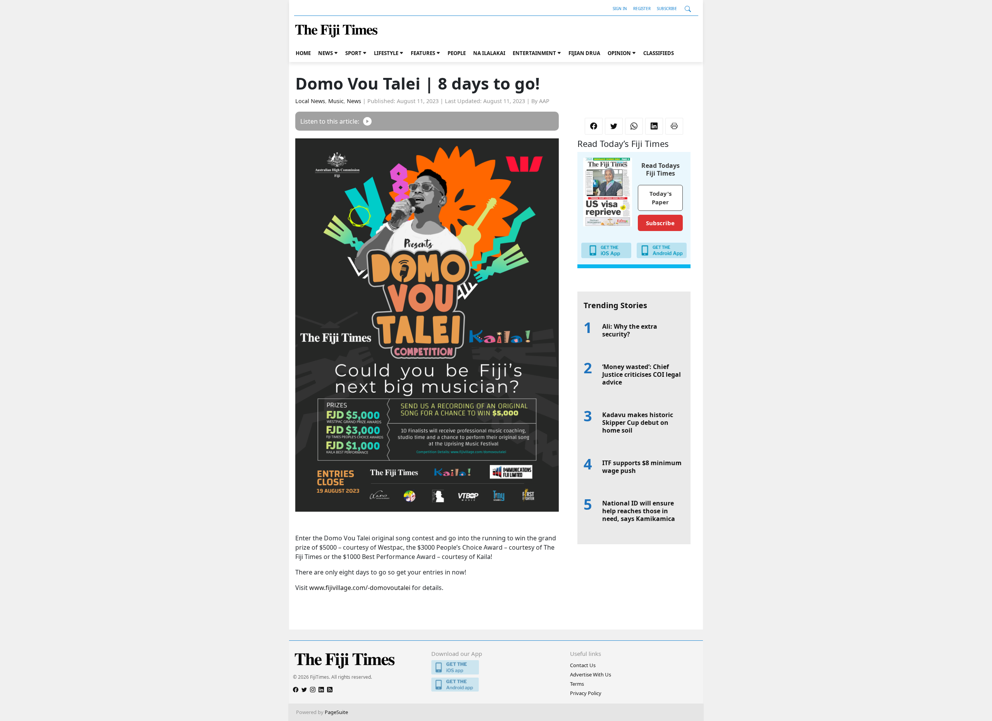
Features (423, 53)
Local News (310, 101)
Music (336, 101)
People (457, 53)
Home (303, 53)
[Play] (367, 121)
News (325, 53)
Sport (353, 53)
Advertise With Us (590, 674)
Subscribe (667, 8)
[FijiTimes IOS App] (495, 667)
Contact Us (583, 665)
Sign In (620, 8)
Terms (577, 683)
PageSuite (336, 712)
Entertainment (534, 53)
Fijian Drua (584, 53)
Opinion (619, 53)
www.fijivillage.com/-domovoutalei (359, 587)
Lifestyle (386, 53)
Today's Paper (660, 198)
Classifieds (658, 53)
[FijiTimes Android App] (495, 685)
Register (642, 8)
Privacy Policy (585, 693)
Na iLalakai (489, 53)
